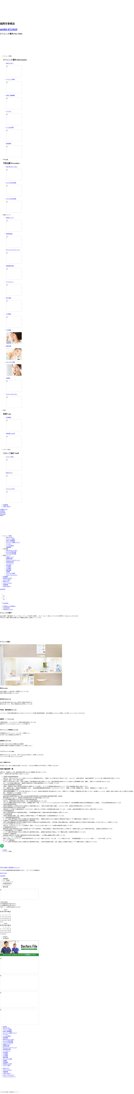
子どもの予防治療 (11, 553)
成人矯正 (8, 565)
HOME (5, 850)
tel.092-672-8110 (8, 29)
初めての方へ (10, 537)
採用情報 (5, 505)
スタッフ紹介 (7, 579)
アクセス (8, 544)
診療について (10, 557)
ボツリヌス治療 (10, 573)
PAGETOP (3, 514)
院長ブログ (6, 581)
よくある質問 (10, 545)
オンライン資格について (13, 542)
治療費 (8, 571)
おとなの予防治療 (11, 552)
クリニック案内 (10, 539)
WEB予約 (2, 512)
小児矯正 (8, 566)
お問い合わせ (7, 506)
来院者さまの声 (7, 578)
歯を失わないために (11, 550)
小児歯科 (8, 568)
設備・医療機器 (10, 540)
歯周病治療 (9, 558)
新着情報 (8, 547)
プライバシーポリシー (9, 1076)
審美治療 (8, 570)
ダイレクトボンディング (13, 560)
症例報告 (5, 576)
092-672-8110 (3, 873)
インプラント (10, 563)
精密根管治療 (10, 562)
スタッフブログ (7, 583)
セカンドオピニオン (11, 575)
